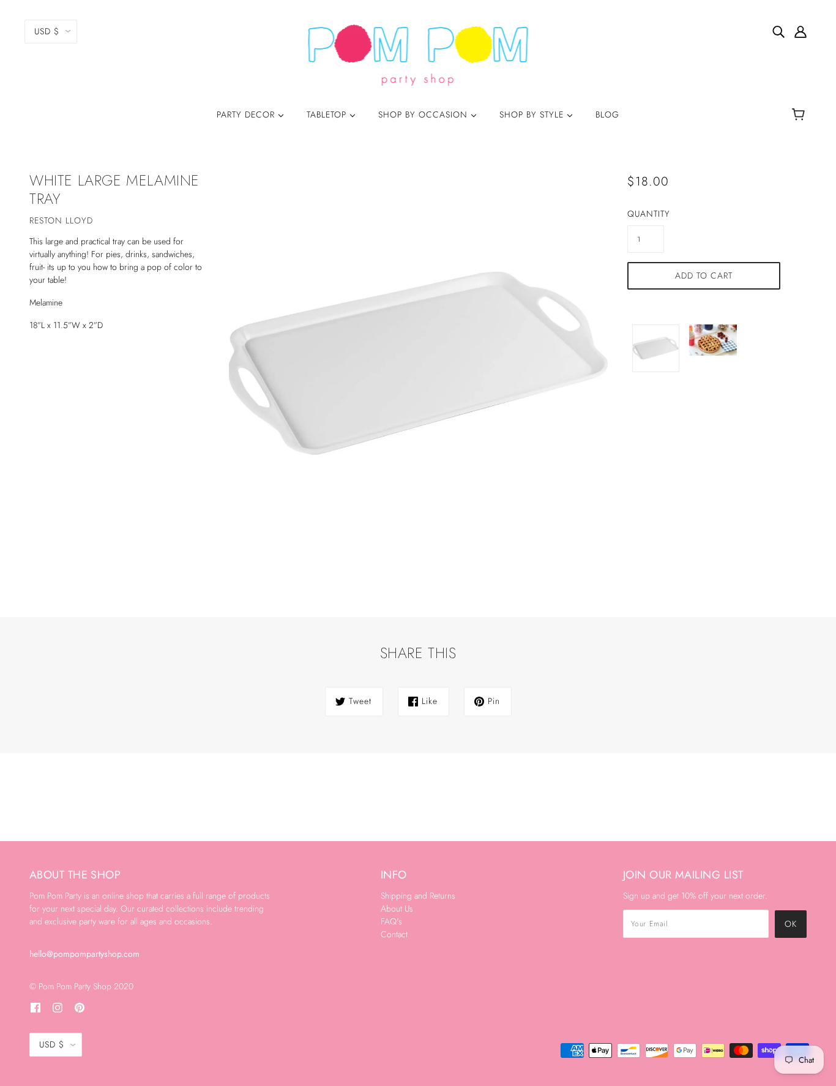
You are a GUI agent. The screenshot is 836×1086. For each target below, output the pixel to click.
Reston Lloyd (61, 220)
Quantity (645, 214)
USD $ (46, 31)
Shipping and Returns (418, 895)
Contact (394, 934)
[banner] (418, 54)
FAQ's (391, 921)
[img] (778, 31)
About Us (397, 908)
